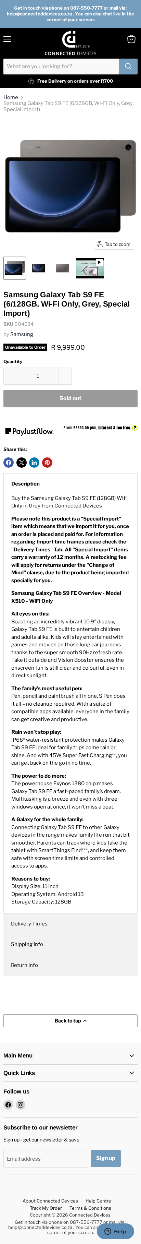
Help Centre (98, 1201)
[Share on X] (21, 462)
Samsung (21, 334)
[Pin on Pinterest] (47, 462)
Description (25, 484)
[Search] (128, 66)
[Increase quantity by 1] (65, 376)
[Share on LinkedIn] (34, 462)
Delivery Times (29, 924)
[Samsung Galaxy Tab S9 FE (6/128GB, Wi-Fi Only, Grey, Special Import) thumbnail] (15, 268)
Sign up (105, 1158)
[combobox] (61, 66)
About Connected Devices (50, 1201)
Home (10, 97)
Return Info (24, 965)
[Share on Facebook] (8, 462)
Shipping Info (27, 944)
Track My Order (46, 1208)
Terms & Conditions (90, 1208)
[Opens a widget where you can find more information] (115, 1232)
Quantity (12, 361)
